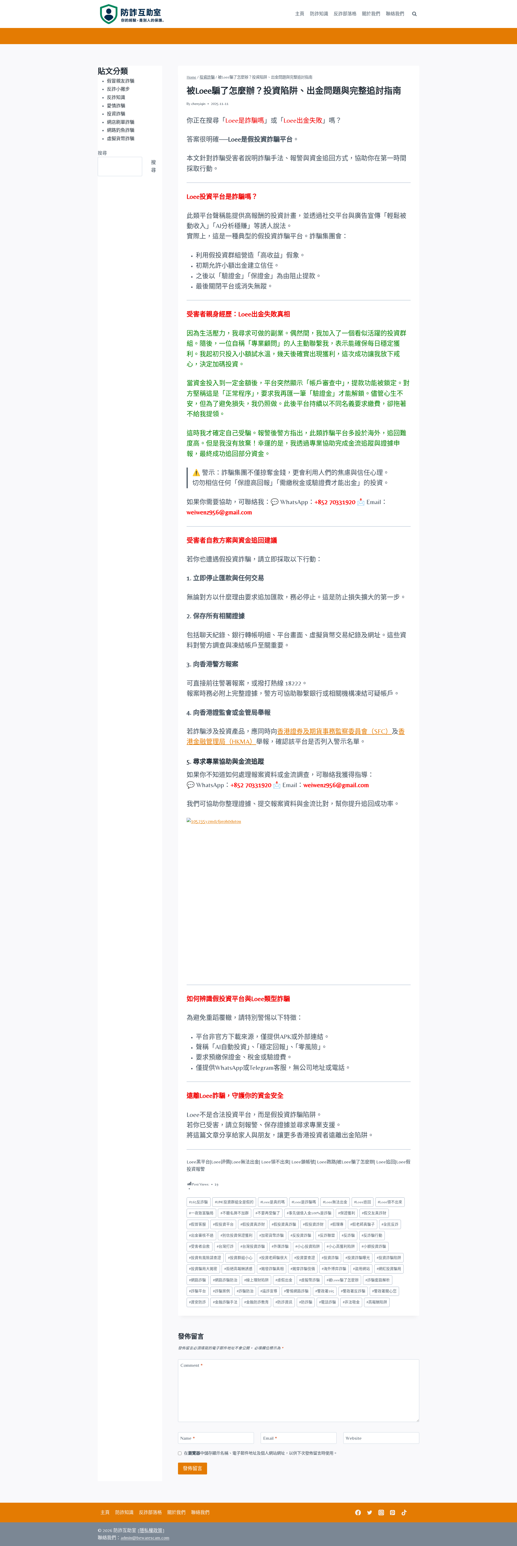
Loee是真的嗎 (272, 1202)
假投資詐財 (313, 1224)
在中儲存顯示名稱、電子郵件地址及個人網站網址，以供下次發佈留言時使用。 (260, 1453)
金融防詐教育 (256, 1302)
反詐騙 (348, 1235)
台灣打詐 (225, 1246)
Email (270, 1438)
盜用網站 (361, 1268)
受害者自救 (199, 1246)
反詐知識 (116, 97)
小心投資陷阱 (307, 1246)
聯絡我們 (395, 13)
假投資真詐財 (252, 1224)
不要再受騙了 (268, 1213)
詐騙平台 (197, 1291)
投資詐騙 (330, 1257)
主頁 (299, 13)
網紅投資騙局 (389, 1268)
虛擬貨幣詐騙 (120, 138)
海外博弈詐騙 (334, 1268)
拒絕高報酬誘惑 (238, 1268)
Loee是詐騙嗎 (304, 1202)
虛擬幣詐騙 (309, 1280)
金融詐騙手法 (225, 1302)
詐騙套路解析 (377, 1280)
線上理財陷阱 (256, 1280)
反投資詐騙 (301, 1235)
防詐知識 (319, 13)
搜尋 (102, 153)
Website (354, 1438)
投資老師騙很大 (273, 1257)
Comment (191, 1365)
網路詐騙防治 (225, 1280)
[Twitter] (369, 1512)
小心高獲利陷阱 (341, 1246)
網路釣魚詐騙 (120, 130)
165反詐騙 (198, 1202)
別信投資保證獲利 (237, 1235)
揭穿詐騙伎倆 (303, 1268)
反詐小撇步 (118, 89)
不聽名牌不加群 (235, 1213)
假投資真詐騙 (284, 1224)
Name (187, 1438)
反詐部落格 (345, 13)
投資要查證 (304, 1257)
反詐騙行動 (372, 1235)
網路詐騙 (197, 1280)
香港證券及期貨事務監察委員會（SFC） (334, 731)
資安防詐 (197, 1302)
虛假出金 (283, 1280)
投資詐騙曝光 (357, 1257)
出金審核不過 (201, 1235)
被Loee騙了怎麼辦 (343, 1280)
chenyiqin (198, 103)
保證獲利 (346, 1213)
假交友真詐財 (374, 1213)
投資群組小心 (240, 1257)
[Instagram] (381, 1512)
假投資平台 (223, 1224)
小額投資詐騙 (374, 1246)
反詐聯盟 (326, 1235)
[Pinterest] (393, 1512)
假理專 (337, 1224)
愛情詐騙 (116, 105)
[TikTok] (404, 1512)
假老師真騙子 (362, 1224)
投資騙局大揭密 (203, 1268)
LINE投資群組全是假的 (234, 1202)
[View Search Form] (414, 14)
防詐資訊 (283, 1302)
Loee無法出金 (335, 1202)
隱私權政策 (150, 1530)
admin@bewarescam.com (145, 1537)
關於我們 (371, 13)
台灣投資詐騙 (252, 1246)
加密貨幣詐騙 (271, 1235)
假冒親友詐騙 (120, 81)
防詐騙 (305, 1302)
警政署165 (324, 1291)
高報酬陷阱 (376, 1302)
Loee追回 (362, 1202)
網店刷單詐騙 (120, 122)
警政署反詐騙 (353, 1291)
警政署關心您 (384, 1291)
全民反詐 (390, 1224)
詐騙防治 (245, 1291)
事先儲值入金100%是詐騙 (309, 1213)
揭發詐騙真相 (271, 1268)
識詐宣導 (268, 1291)
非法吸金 (351, 1302)
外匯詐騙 (280, 1246)
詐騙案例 (221, 1291)
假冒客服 (197, 1224)
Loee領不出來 (390, 1202)
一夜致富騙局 (201, 1213)
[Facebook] (358, 1512)
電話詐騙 (327, 1302)
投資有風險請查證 (205, 1257)
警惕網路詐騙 (296, 1291)
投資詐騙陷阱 (389, 1257)
